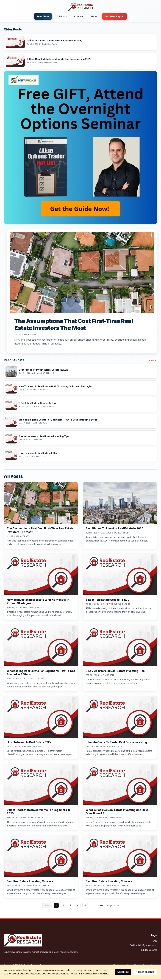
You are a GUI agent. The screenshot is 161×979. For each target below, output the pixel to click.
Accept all (123, 971)
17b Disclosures (149, 950)
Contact (78, 16)
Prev (47, 905)
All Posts (62, 16)
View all (153, 360)
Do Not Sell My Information (143, 945)
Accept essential (145, 971)
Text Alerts (43, 16)
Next (100, 905)
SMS (155, 940)
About (93, 16)
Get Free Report (114, 16)
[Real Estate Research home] (80, 7)
